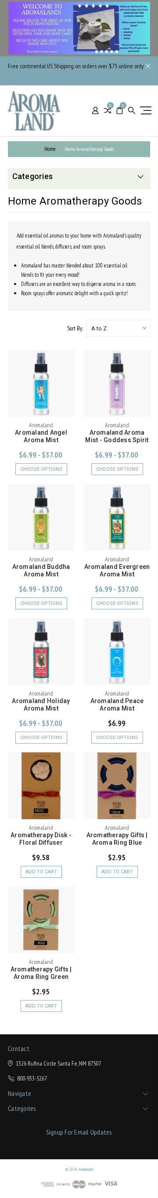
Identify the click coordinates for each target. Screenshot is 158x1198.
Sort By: (75, 328)
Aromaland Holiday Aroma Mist (41, 704)
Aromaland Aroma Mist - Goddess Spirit (116, 436)
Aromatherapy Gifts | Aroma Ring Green (41, 973)
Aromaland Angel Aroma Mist (41, 436)
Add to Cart (41, 872)
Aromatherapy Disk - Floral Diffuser (41, 839)
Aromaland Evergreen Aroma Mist (117, 570)
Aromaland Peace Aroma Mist (117, 704)
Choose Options (41, 469)
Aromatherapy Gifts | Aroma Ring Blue (117, 839)
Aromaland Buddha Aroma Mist (41, 570)
